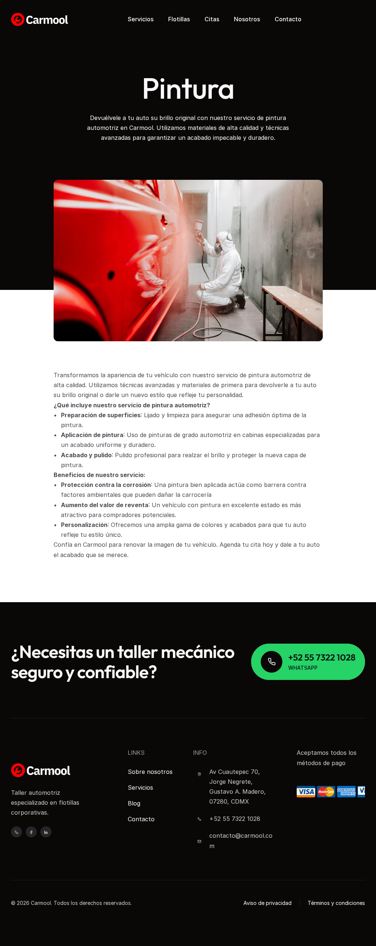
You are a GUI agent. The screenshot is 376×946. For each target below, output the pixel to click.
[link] (308, 662)
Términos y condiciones (336, 903)
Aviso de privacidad (267, 903)
